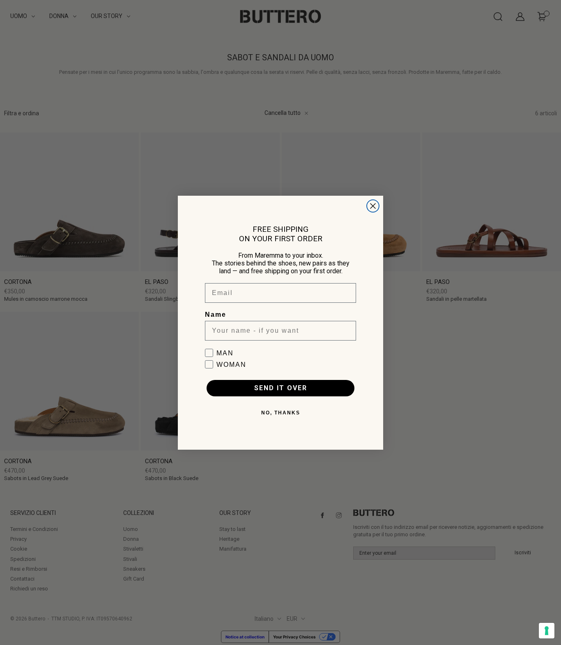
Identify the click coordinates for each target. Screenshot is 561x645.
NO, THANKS (280, 413)
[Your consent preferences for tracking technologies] (546, 630)
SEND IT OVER (280, 388)
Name (215, 314)
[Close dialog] (373, 206)
